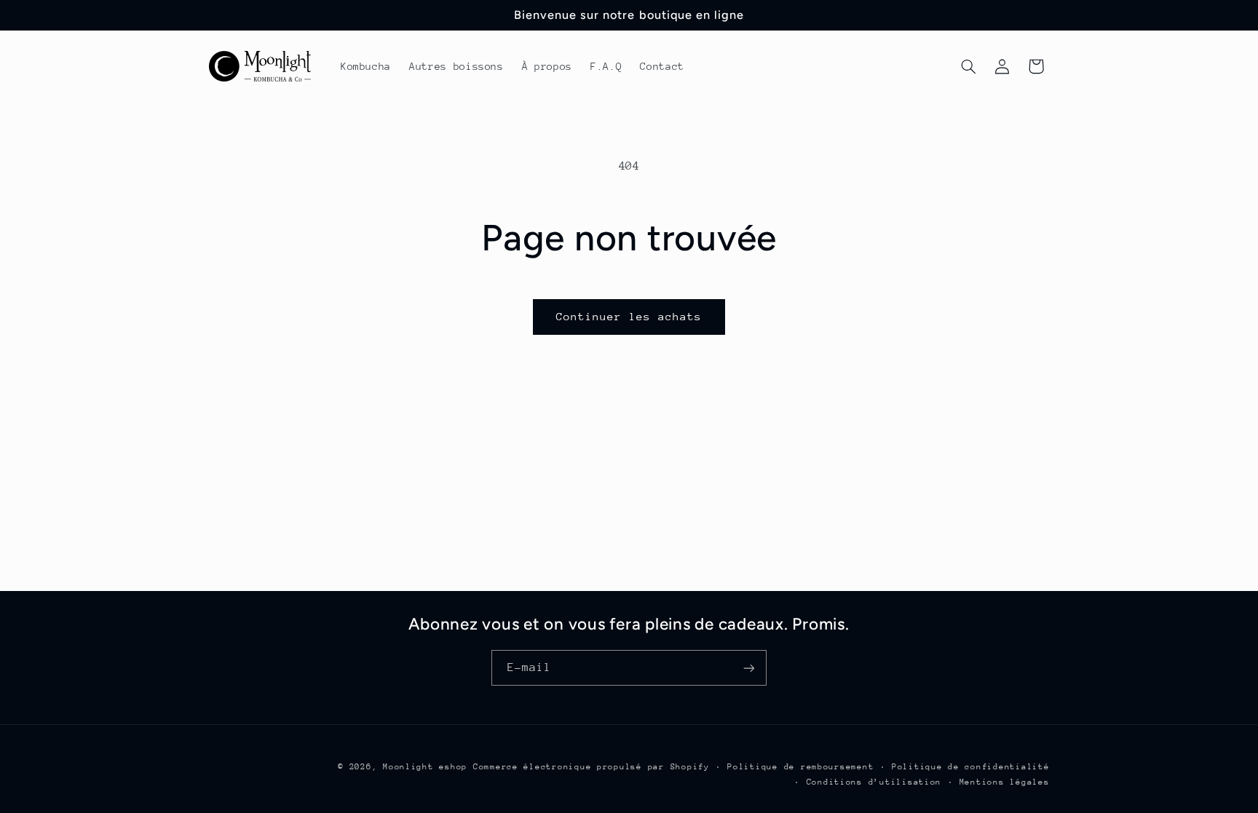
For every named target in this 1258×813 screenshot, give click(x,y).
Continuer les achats (629, 316)
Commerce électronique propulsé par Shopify (591, 767)
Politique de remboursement (800, 767)
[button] (968, 66)
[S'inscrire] (749, 668)
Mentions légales (1005, 782)
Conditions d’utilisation (874, 782)
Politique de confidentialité (971, 767)
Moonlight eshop (425, 767)
